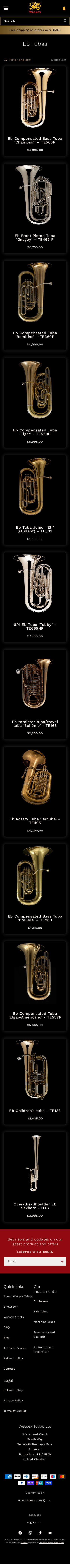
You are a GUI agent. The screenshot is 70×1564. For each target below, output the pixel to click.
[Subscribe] (62, 1261)
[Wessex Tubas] (35, 7)
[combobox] (35, 21)
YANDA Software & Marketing (51, 1542)
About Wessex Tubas (18, 1296)
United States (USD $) (31, 1500)
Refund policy (13, 1358)
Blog (6, 1337)
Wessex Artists (14, 1316)
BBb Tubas (41, 1311)
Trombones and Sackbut (44, 1334)
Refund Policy (13, 1389)
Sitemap (24, 1542)
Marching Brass (44, 1321)
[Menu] (6, 8)
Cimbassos (41, 1301)
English (31, 1522)
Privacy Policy (13, 1400)
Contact (9, 1368)
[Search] (66, 21)
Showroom (11, 1306)
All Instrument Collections (44, 1349)
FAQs (7, 1327)
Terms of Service (15, 1348)
